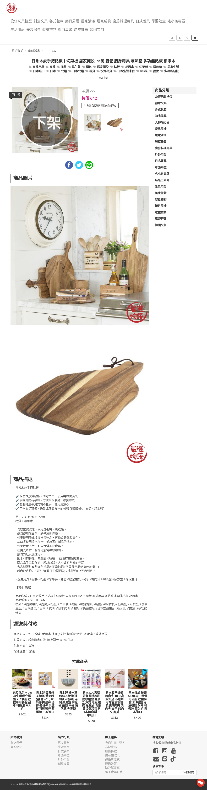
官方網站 (16, 747)
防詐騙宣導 (112, 768)
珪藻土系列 (162, 180)
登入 (122, 743)
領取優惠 (189, 772)
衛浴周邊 (65, 29)
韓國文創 (97, 29)
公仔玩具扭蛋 (21, 21)
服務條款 (111, 751)
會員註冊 (111, 743)
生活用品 (18, 29)
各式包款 (56, 21)
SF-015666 (52, 51)
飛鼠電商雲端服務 (80, 784)
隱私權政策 (112, 755)
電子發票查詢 (114, 772)
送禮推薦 (81, 29)
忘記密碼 (111, 747)
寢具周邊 (72, 21)
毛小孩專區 (176, 21)
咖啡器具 (34, 51)
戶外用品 (161, 154)
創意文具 (40, 21)
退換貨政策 (112, 759)
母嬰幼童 (159, 21)
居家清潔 (88, 21)
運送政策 (111, 764)
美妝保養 (33, 29)
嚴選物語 (17, 51)
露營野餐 (161, 219)
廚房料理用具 (123, 21)
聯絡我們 (16, 743)
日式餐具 (143, 21)
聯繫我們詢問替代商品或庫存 (101, 105)
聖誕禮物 (49, 29)
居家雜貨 (104, 21)
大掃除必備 (162, 122)
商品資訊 (103, 77)
